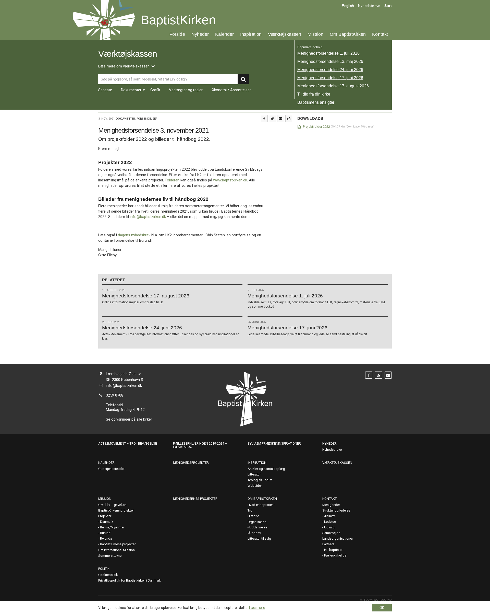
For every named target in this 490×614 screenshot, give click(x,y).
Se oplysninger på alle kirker (129, 419)
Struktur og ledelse (336, 510)
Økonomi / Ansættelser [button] (231, 90)
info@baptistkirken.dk (148, 216)
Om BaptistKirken (348, 34)
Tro (250, 510)
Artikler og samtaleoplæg (266, 469)
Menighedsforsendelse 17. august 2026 (333, 86)
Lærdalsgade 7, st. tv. (123, 374)
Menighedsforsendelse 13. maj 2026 (330, 61)
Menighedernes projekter (195, 499)
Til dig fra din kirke (313, 94)
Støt (388, 6)
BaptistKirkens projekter (116, 510)
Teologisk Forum (260, 480)
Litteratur (254, 474)
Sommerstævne (109, 556)
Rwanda (106, 538)
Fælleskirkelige (335, 555)
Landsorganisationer (337, 538)
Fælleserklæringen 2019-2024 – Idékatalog (200, 445)
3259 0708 (114, 395)
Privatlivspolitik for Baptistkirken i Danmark (129, 580)
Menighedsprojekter (191, 463)
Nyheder (200, 34)
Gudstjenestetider (111, 469)
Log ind (386, 599)
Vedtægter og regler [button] (186, 90)
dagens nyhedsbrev (134, 235)
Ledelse (330, 522)
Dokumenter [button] (131, 90)
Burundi (105, 533)
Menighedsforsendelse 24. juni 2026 (330, 69)
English (348, 6)
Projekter (104, 516)
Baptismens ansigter (315, 102)
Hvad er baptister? (261, 505)
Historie (253, 516)
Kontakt (380, 34)
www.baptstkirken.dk (230, 180)
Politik (103, 569)
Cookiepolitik (108, 575)
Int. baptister (333, 550)
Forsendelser (147, 118)
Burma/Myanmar (112, 527)
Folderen (172, 180)
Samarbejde (331, 533)
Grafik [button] (155, 90)
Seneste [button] (105, 90)
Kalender (224, 34)
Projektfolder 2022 (316, 127)
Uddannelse (258, 527)
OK (381, 608)
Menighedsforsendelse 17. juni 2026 (330, 78)
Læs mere (257, 608)
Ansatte (330, 516)
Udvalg (329, 527)
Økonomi (254, 533)
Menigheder (331, 505)
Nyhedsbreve (369, 6)
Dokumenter (125, 118)
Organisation (257, 522)
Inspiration (251, 34)
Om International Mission (116, 550)
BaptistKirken (178, 20)
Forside (177, 34)
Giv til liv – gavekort (112, 505)
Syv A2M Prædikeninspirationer (274, 443)
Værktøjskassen (284, 34)
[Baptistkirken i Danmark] (104, 20)
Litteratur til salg (259, 538)
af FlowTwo (369, 599)
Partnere (328, 544)
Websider (255, 486)
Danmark (106, 522)
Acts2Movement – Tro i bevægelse (127, 443)
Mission (315, 34)
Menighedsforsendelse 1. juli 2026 (328, 53)
